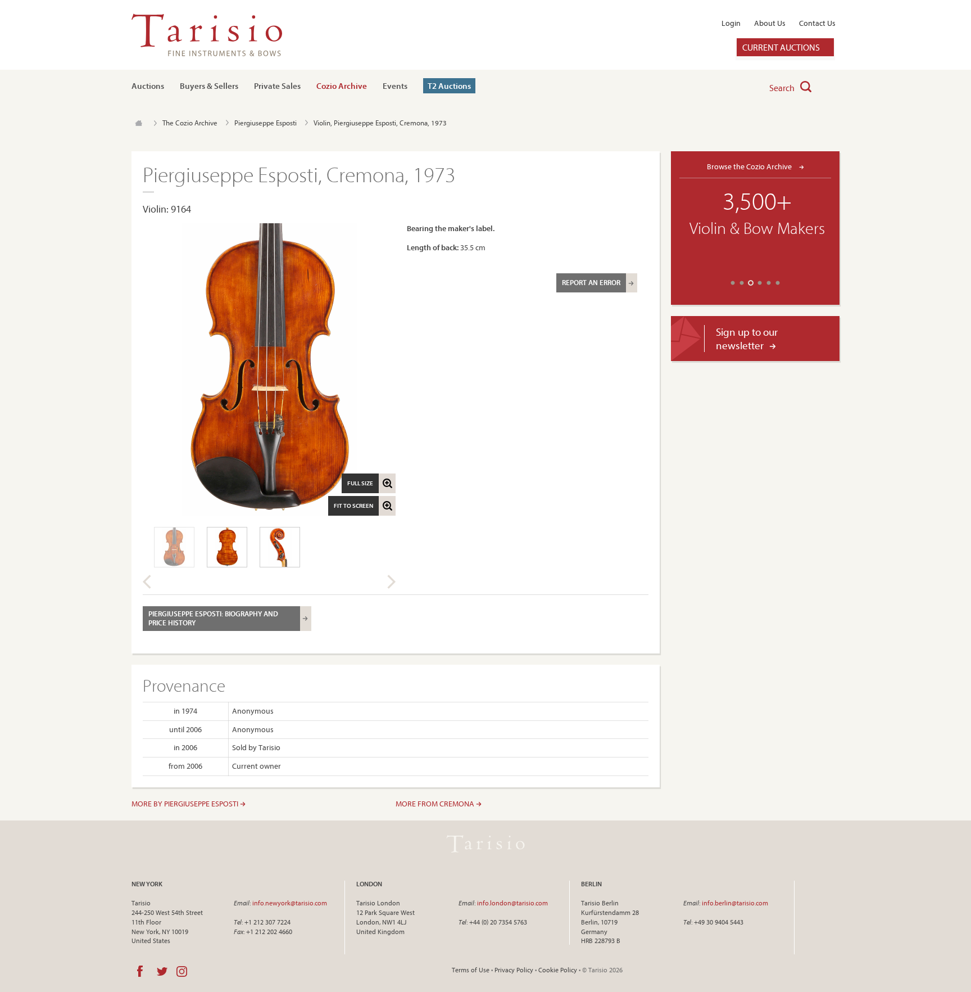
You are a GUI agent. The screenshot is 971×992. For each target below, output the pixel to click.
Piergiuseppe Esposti (265, 122)
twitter (162, 971)
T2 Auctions (449, 85)
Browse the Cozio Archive (750, 166)
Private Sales (277, 85)
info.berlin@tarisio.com (735, 903)
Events (395, 85)
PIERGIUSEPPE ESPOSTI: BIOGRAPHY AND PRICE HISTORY (213, 618)
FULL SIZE (360, 483)
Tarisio (485, 844)
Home (138, 123)
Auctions (147, 85)
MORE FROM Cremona (436, 804)
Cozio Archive (341, 85)
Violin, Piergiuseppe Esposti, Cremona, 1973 (380, 122)
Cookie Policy (557, 970)
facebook (140, 971)
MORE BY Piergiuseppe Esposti (185, 804)
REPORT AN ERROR (591, 282)
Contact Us (817, 23)
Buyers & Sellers (209, 85)
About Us (770, 23)
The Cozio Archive (189, 122)
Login (731, 23)
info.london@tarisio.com (512, 903)
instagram (181, 971)
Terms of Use (470, 970)
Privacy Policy (513, 970)
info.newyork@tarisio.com (289, 903)
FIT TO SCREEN (353, 505)
